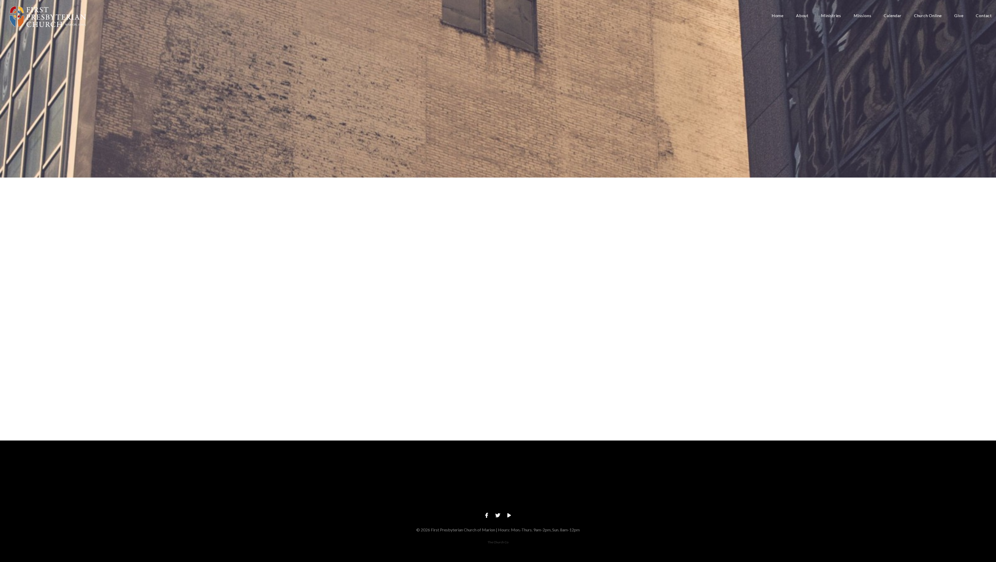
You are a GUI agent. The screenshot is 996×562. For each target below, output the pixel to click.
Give (958, 15)
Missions (862, 15)
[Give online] (609, 469)
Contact (984, 15)
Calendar (892, 15)
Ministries (831, 15)
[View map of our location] (535, 469)
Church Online (928, 15)
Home (778, 15)
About (802, 15)
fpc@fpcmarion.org (386, 498)
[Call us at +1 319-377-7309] (461, 469)
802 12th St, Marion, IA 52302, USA (535, 498)
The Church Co (498, 542)
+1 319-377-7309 (461, 498)
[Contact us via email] (387, 469)
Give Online (609, 498)
